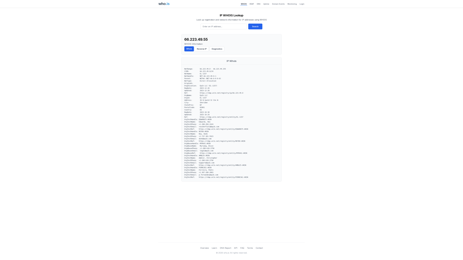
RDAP (252, 4)
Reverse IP (202, 49)
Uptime (266, 4)
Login (302, 4)
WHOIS (244, 4)
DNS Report (225, 248)
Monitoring (292, 4)
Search (255, 26)
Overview (204, 248)
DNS (258, 4)
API (235, 248)
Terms (250, 248)
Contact (259, 248)
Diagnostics (217, 49)
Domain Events (278, 4)
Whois (189, 49)
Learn (214, 248)
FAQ (242, 248)
